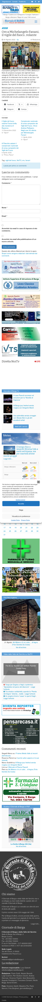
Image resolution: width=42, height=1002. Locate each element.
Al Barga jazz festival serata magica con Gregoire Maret (23, 406)
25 (10, 531)
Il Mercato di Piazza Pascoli (18, 767)
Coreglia (28, 14)
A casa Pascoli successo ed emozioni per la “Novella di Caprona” (23, 397)
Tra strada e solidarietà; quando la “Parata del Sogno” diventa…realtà (20, 692)
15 (32, 524)
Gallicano (35, 14)
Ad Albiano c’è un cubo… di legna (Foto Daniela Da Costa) (25, 643)
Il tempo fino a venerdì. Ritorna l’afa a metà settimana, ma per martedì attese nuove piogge (21, 451)
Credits (4, 1000)
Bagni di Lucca (22, 17)
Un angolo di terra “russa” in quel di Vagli (20, 696)
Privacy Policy (25, 520)
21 (26, 527)
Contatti (15, 1)
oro (23, 160)
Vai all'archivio (21, 647)
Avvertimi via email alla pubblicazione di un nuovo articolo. (19, 240)
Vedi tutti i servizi (21, 426)
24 (4, 531)
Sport (5, 28)
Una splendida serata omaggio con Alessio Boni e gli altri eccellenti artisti (24, 417)
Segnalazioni (6, 1)
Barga (6, 14)
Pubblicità (22, 1)
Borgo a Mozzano (11, 17)
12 (15, 524)
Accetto (21, 672)
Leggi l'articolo (30, 694)
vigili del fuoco (10, 160)
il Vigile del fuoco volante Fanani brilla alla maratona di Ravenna (9, 124)
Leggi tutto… (8, 459)
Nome (4, 207)
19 (15, 527)
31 (4, 534)
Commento (6, 183)
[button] (38, 482)
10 (4, 524)
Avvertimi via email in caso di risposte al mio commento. (19, 229)
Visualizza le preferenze (21, 516)
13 (21, 524)
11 (10, 524)
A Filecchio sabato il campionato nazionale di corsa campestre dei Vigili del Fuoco (10, 146)
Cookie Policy (15, 520)
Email (4, 216)
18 (10, 527)
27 (21, 531)
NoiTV (19, 160)
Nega (21, 510)
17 (4, 527)
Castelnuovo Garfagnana (17, 14)
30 (37, 531)
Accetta (21, 503)
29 (32, 531)
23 (37, 527)
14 (26, 524)
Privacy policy (23, 997)
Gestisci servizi (20, 500)
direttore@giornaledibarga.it (12, 970)
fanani (28, 160)
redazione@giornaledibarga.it (13, 959)
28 (26, 531)
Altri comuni (32, 17)
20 (21, 527)
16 (37, 524)
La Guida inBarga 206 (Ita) (21, 844)
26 (15, 531)
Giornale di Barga (12, 997)
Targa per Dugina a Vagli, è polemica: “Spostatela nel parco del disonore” (18, 685)
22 (32, 527)
